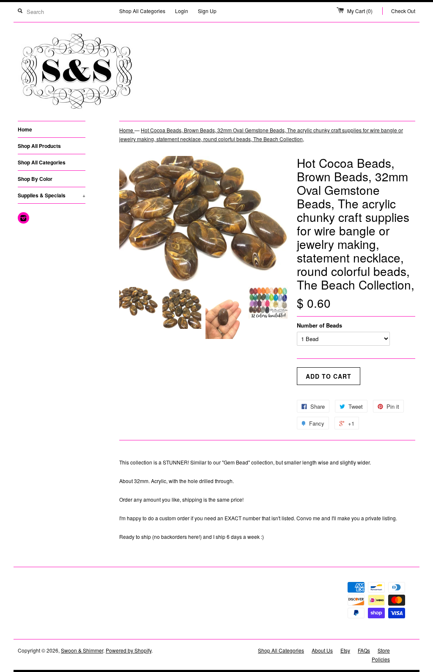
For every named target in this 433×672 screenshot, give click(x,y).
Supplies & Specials (51, 195)
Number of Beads (319, 325)
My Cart (360, 10)
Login (181, 10)
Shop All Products (39, 146)
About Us (322, 650)
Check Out (403, 10)
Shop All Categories (142, 10)
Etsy (345, 650)
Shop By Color (35, 179)
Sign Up (207, 10)
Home (25, 129)
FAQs (364, 650)
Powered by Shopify (128, 650)
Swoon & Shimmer (82, 650)
